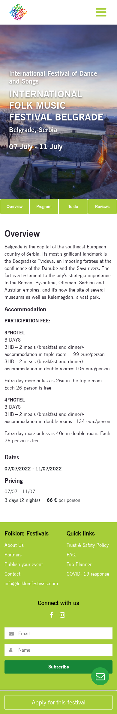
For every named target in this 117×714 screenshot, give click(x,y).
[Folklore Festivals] (18, 12)
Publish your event (23, 564)
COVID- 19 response (88, 574)
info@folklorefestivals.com (31, 583)
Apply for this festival (59, 702)
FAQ (71, 555)
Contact (12, 574)
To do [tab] (73, 206)
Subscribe (58, 667)
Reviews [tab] (102, 206)
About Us (14, 545)
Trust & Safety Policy (88, 545)
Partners (13, 555)
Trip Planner (79, 564)
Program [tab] (44, 206)
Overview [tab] (14, 206)
